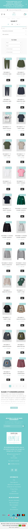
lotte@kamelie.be (15, 464)
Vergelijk (14, 507)
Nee (24, 525)
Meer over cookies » (14, 527)
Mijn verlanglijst (14, 505)
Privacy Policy (14, 489)
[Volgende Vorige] (23, 386)
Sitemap (14, 491)
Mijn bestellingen (14, 502)
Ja (20, 525)
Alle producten (14, 509)
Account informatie (14, 500)
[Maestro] (18, 515)
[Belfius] (4, 515)
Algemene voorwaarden (14, 484)
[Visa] (16, 518)
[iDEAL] (9, 515)
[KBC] (14, 515)
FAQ (14, 480)
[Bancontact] (11, 518)
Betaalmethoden (14, 493)
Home (8, 18)
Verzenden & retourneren (14, 486)
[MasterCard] (23, 515)
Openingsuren (14, 482)
